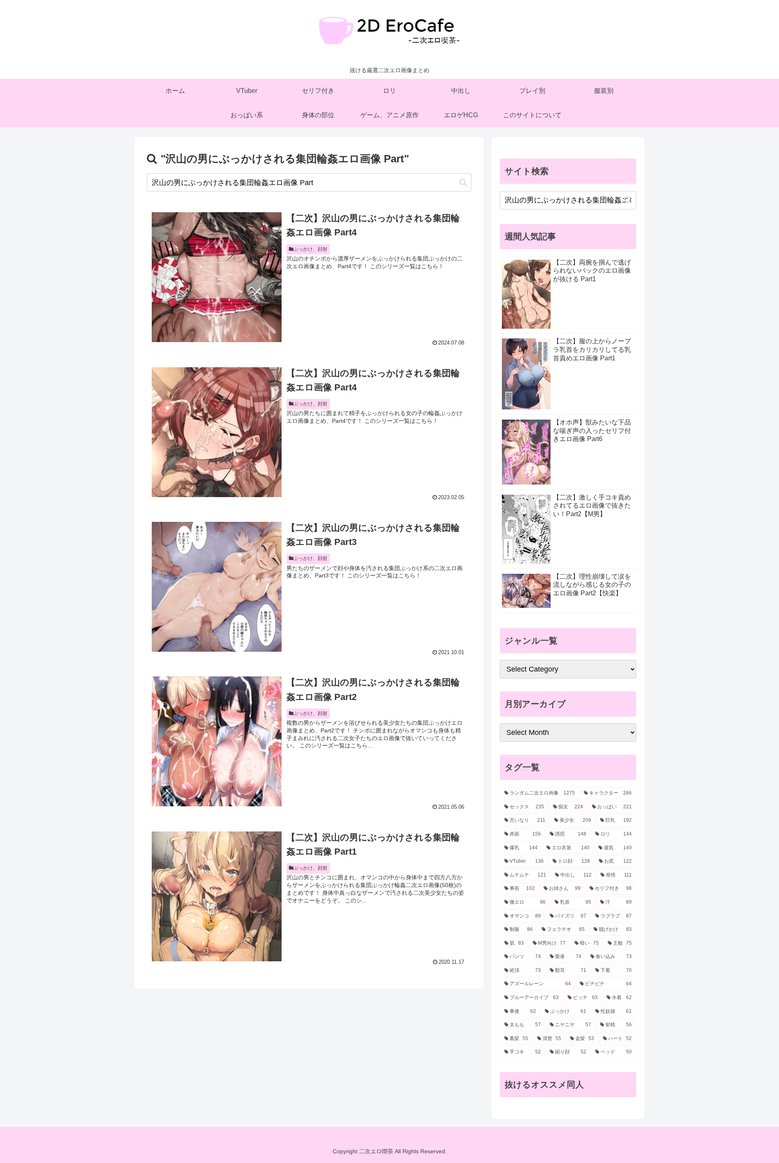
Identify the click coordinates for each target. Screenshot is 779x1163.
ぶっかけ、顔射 (310, 249)
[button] (463, 182)
